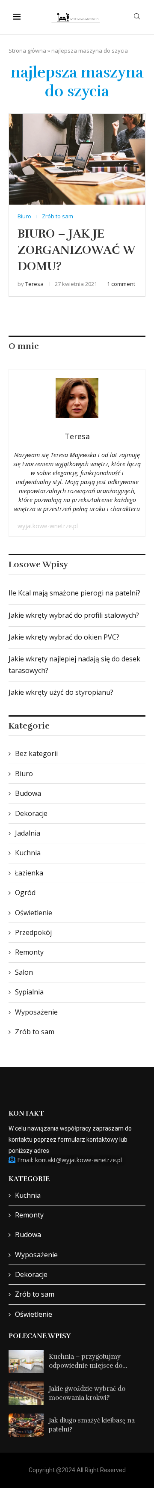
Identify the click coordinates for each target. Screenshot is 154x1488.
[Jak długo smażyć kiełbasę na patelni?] (26, 1425)
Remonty (29, 952)
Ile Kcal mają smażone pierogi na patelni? (74, 593)
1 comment (121, 284)
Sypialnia (29, 992)
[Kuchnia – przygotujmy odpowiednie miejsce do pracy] (26, 1361)
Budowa (28, 793)
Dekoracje (31, 813)
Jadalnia (27, 833)
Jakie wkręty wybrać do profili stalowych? (74, 615)
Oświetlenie (33, 912)
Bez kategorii (36, 753)
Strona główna (27, 50)
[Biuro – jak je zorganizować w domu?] (77, 159)
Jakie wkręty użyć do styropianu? (61, 692)
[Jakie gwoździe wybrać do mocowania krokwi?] (26, 1393)
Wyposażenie (36, 1012)
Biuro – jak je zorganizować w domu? (76, 250)
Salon (24, 972)
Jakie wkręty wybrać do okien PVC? (64, 637)
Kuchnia (28, 852)
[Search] (137, 17)
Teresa (34, 284)
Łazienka (29, 873)
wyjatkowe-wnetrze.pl (48, 526)
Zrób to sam (34, 1031)
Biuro (24, 773)
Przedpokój (33, 932)
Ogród (25, 892)
